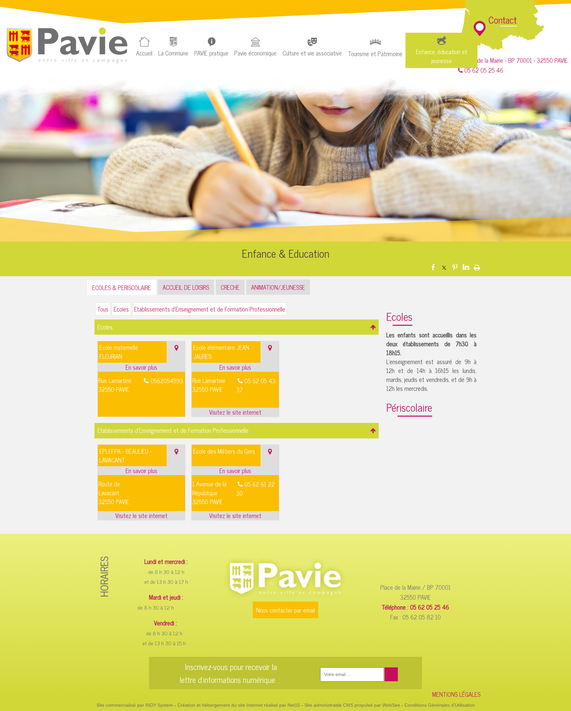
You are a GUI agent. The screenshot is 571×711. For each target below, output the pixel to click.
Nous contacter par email (285, 610)
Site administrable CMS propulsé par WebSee (352, 705)
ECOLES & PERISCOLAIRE (121, 287)
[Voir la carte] (176, 352)
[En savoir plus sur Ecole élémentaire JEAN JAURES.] (235, 367)
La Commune (173, 53)
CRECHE (230, 287)
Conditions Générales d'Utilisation (439, 705)
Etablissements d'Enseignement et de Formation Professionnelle (209, 309)
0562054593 (167, 381)
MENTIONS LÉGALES (456, 694)
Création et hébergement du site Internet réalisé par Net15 (238, 705)
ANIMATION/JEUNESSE (278, 287)
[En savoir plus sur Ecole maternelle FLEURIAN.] (141, 367)
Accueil (144, 53)
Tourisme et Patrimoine (375, 53)
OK (391, 674)
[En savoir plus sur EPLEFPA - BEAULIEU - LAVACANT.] (141, 470)
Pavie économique (255, 53)
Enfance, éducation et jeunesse (441, 56)
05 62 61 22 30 (255, 488)
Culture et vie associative (312, 53)
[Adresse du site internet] (235, 412)
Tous (102, 309)
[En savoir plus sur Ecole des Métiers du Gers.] (235, 470)
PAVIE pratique (211, 53)
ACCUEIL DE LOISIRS (186, 287)
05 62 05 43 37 (256, 385)
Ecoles (121, 309)
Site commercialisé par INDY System (134, 705)
